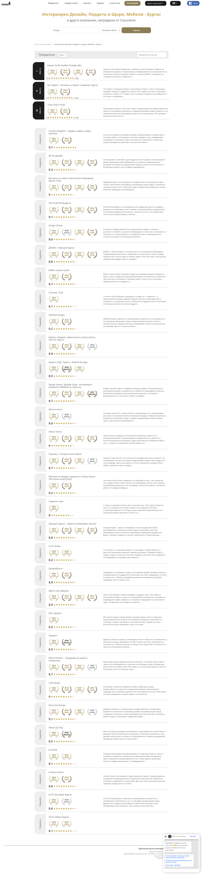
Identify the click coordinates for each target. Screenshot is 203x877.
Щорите (53, 635)
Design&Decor (56, 568)
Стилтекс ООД (56, 292)
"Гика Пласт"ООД (56, 104)
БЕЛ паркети (55, 613)
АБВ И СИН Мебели (58, 590)
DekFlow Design (56, 314)
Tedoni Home (55, 431)
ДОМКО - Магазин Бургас (62, 247)
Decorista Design (57, 705)
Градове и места (71, 3)
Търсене (136, 30)
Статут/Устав (114, 3)
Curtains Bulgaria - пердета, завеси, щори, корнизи (70, 132)
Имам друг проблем (173, 865)
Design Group (55, 225)
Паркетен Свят (56, 501)
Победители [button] (53, 3)
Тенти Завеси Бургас (59, 816)
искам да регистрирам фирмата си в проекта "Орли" (179, 861)
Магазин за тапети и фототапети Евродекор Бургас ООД (71, 179)
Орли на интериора (43, 44)
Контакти (87, 3)
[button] (175, 3)
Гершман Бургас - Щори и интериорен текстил (72, 523)
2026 (61, 55)
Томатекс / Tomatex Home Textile (65, 454)
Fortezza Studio (56, 772)
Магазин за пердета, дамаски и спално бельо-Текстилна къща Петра (72, 477)
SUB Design (54, 682)
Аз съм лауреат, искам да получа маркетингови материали (177, 857)
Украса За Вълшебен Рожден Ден (64, 65)
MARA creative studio (59, 270)
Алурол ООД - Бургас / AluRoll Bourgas (68, 362)
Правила (100, 3)
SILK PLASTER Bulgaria (60, 203)
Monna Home (55, 409)
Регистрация (132, 3)
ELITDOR (53, 749)
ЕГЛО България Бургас (60, 794)
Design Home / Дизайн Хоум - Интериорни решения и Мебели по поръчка (70, 386)
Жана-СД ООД (56, 727)
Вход (195, 3)
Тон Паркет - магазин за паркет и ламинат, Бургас (72, 85)
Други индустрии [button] (154, 3)
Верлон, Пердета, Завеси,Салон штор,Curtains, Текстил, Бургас (72, 338)
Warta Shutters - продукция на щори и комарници (68, 659)
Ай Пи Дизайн (56, 155)
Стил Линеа (54, 546)
